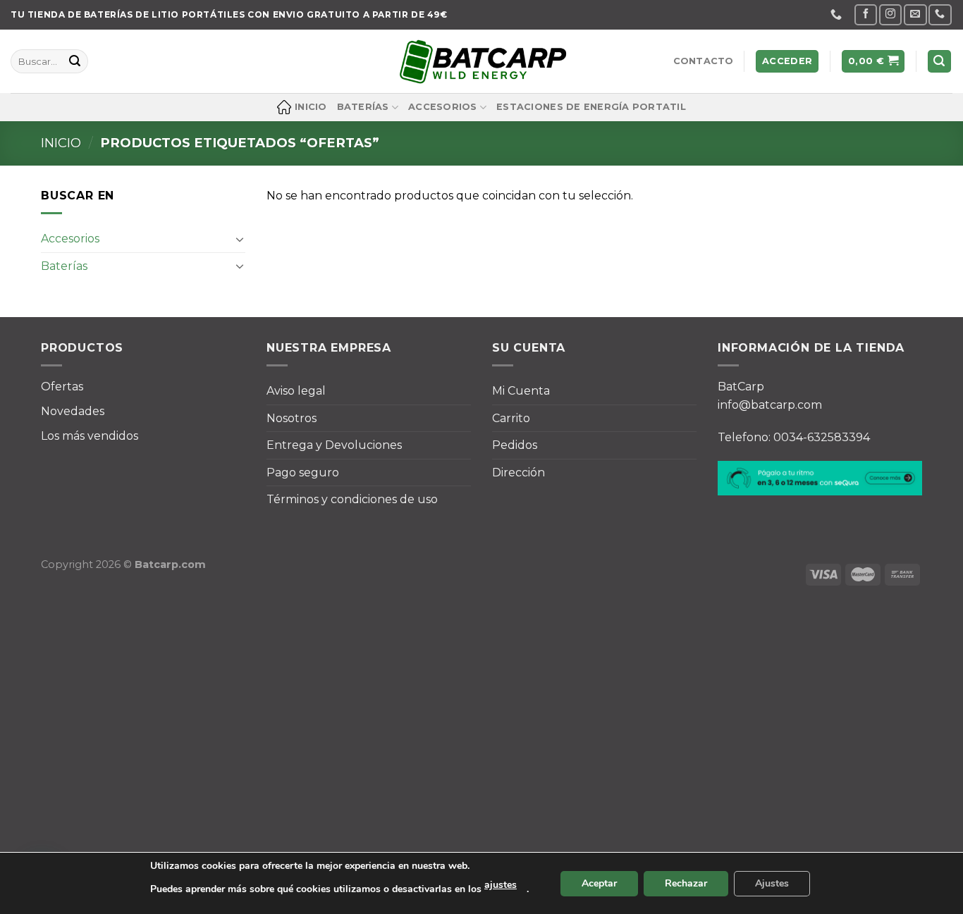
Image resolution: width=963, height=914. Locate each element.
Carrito (511, 418)
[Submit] (75, 61)
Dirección (518, 472)
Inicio (311, 106)
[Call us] (939, 14)
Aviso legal (296, 390)
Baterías (363, 106)
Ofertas (62, 386)
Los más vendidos (89, 436)
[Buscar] (940, 61)
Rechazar (686, 883)
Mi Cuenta (521, 390)
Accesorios (442, 106)
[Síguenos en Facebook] (865, 14)
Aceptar (599, 883)
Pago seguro (302, 472)
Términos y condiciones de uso (352, 499)
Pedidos (514, 445)
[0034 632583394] (837, 14)
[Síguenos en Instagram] (890, 14)
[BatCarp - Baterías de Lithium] (481, 61)
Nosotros (291, 418)
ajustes (500, 884)
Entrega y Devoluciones (334, 445)
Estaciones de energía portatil (591, 106)
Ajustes (772, 883)
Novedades (72, 411)
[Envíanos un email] (915, 14)
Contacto (703, 61)
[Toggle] (239, 238)
